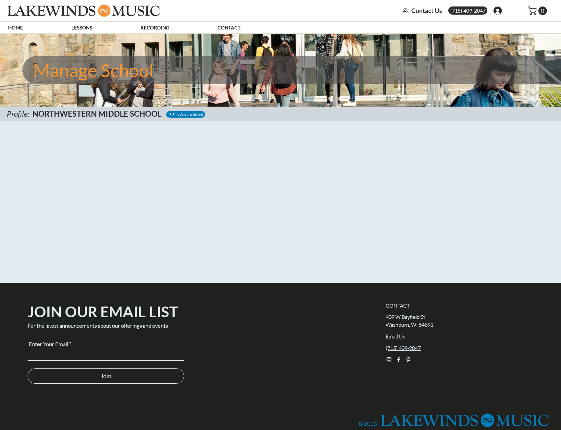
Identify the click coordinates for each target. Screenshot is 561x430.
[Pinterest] (408, 359)
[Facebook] (398, 359)
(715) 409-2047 (403, 348)
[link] (538, 10)
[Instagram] (389, 359)
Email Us (395, 336)
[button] (185, 114)
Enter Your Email (48, 344)
